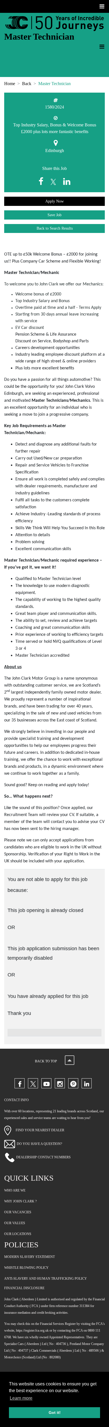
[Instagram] (60, 1083)
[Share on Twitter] (54, 181)
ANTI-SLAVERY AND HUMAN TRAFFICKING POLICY (45, 1279)
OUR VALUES (14, 1223)
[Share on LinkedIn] (66, 181)
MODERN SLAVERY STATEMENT (29, 1257)
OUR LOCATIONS (17, 1234)
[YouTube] (46, 1083)
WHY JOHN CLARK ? (20, 1201)
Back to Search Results (55, 228)
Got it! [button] (55, 1412)
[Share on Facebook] (42, 181)
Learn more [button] (21, 1398)
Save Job (54, 215)
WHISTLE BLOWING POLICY (26, 1268)
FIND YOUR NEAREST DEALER (37, 1130)
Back (26, 83)
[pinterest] (73, 1083)
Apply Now (54, 201)
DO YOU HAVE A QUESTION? (39, 1144)
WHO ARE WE (14, 1190)
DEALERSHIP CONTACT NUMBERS (43, 1157)
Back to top (46, 1061)
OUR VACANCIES (17, 1212)
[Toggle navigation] (102, 6)
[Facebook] (20, 1083)
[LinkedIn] (87, 1083)
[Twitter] (33, 1083)
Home (9, 83)
